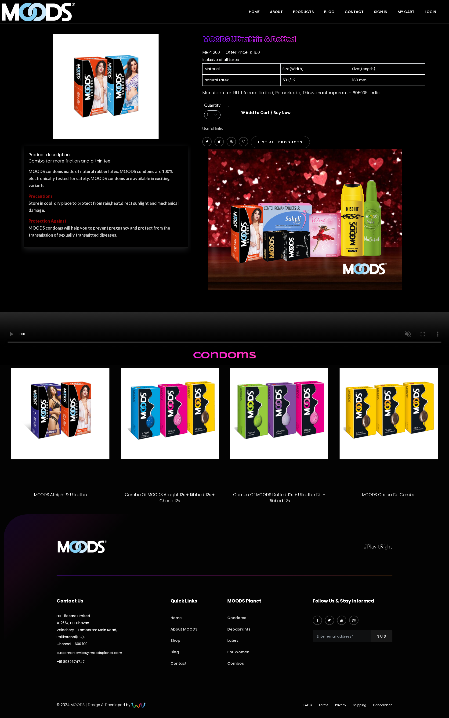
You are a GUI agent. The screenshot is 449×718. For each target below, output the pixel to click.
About (276, 11)
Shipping (359, 705)
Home (254, 11)
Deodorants (238, 629)
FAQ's (308, 705)
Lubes (233, 640)
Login (430, 11)
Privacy (340, 705)
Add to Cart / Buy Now (267, 112)
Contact (354, 11)
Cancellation (382, 705)
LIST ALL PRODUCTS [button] (280, 142)
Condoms (236, 618)
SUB (381, 636)
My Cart (406, 11)
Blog (329, 11)
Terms (323, 705)
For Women (238, 652)
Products (303, 11)
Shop (175, 640)
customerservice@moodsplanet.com (89, 652)
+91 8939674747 (71, 661)
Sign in (380, 11)
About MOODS (184, 629)
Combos (235, 663)
